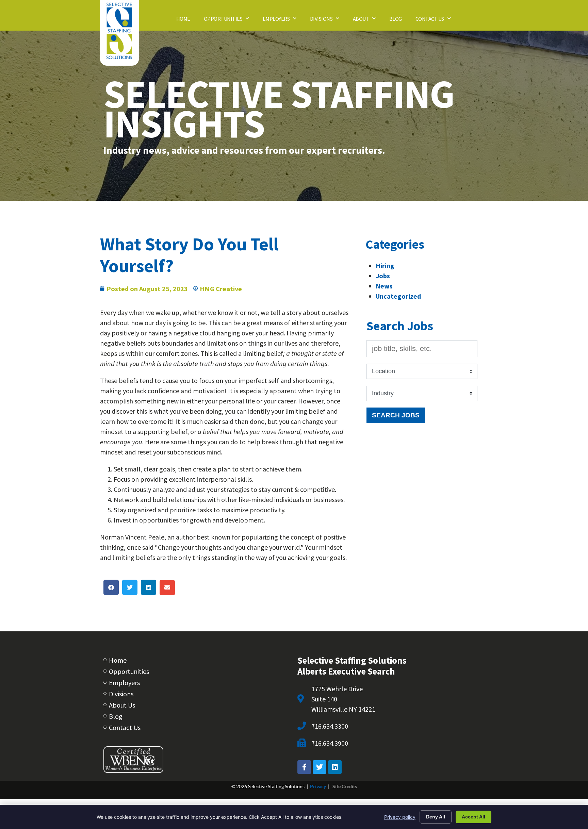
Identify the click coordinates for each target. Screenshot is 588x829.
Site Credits (344, 786)
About (367, 20)
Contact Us (436, 20)
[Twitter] (319, 767)
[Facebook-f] (304, 767)
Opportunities (230, 20)
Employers (283, 20)
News (384, 286)
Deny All (435, 816)
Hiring (385, 265)
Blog (399, 20)
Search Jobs (396, 415)
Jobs (383, 275)
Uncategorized (398, 296)
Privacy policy (399, 817)
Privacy (318, 786)
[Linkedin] (335, 767)
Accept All (473, 816)
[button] (111, 587)
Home (186, 20)
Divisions (328, 20)
